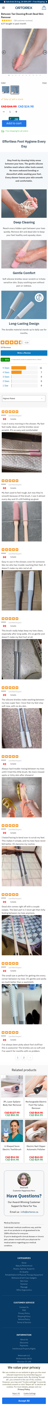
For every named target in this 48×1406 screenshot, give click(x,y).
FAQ (24, 1310)
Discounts (24, 1342)
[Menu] (3, 8)
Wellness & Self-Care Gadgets (24, 1278)
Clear (44, 83)
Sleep (24, 1263)
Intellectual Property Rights (24, 1348)
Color (3, 83)
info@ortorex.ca (29, 1211)
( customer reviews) (23, 20)
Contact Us (24, 1307)
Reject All (16, 1393)
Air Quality (24, 1272)
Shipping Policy (24, 1316)
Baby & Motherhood (24, 1265)
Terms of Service (24, 1322)
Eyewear (24, 1284)
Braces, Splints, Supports (24, 1269)
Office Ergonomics (24, 1290)
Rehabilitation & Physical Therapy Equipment (24, 1275)
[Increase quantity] (16, 111)
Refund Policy (24, 1319)
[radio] (6, 90)
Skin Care (24, 1281)
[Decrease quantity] (3, 111)
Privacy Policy (24, 1313)
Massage (24, 1287)
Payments (24, 1345)
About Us (24, 1339)
